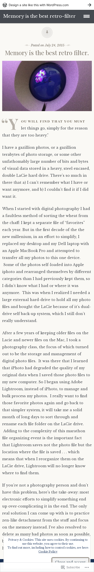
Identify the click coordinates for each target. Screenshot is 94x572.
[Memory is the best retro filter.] (47, 114)
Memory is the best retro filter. (47, 53)
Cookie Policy (47, 551)
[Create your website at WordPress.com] (47, 5)
